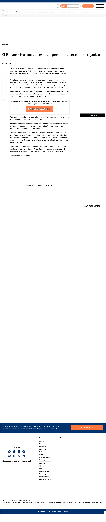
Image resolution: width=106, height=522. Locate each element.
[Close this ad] (105, 512)
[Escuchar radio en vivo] (74, 6)
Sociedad (32, 12)
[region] (53, 31)
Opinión (92, 12)
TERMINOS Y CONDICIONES (54, 502)
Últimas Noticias (45, 479)
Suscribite (87, 427)
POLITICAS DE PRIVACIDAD (69, 502)
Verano (40, 185)
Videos (41, 466)
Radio (99, 12)
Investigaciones (83, 12)
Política (17, 12)
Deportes (53, 12)
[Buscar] (57, 6)
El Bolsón (49, 185)
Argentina (30, 185)
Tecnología (72, 12)
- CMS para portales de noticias (54, 511)
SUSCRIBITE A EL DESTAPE (39, 109)
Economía (24, 12)
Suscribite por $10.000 (88, 6)
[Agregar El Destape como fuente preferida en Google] (69, 63)
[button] (3, 76)
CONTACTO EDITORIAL (97, 502)
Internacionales (42, 12)
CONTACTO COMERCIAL (84, 502)
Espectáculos (62, 12)
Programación (44, 471)
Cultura (41, 452)
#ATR (41, 454)
